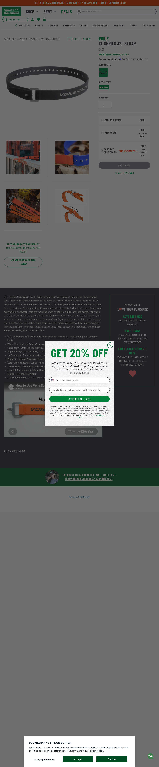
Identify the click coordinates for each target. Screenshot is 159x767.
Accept (78, 759)
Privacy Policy (99, 415)
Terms (79, 417)
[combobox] (54, 380)
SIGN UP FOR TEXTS (79, 399)
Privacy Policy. (96, 750)
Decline (112, 759)
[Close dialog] (110, 345)
